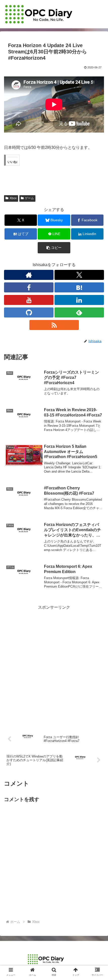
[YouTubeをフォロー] (28, 300)
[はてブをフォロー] (79, 287)
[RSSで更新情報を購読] (54, 325)
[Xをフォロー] (79, 275)
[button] (54, 247)
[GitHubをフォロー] (28, 312)
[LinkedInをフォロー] (79, 300)
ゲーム (29, 198)
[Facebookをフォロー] (28, 287)
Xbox (13, 198)
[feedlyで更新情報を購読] (79, 312)
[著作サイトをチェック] (28, 275)
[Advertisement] (54, 665)
